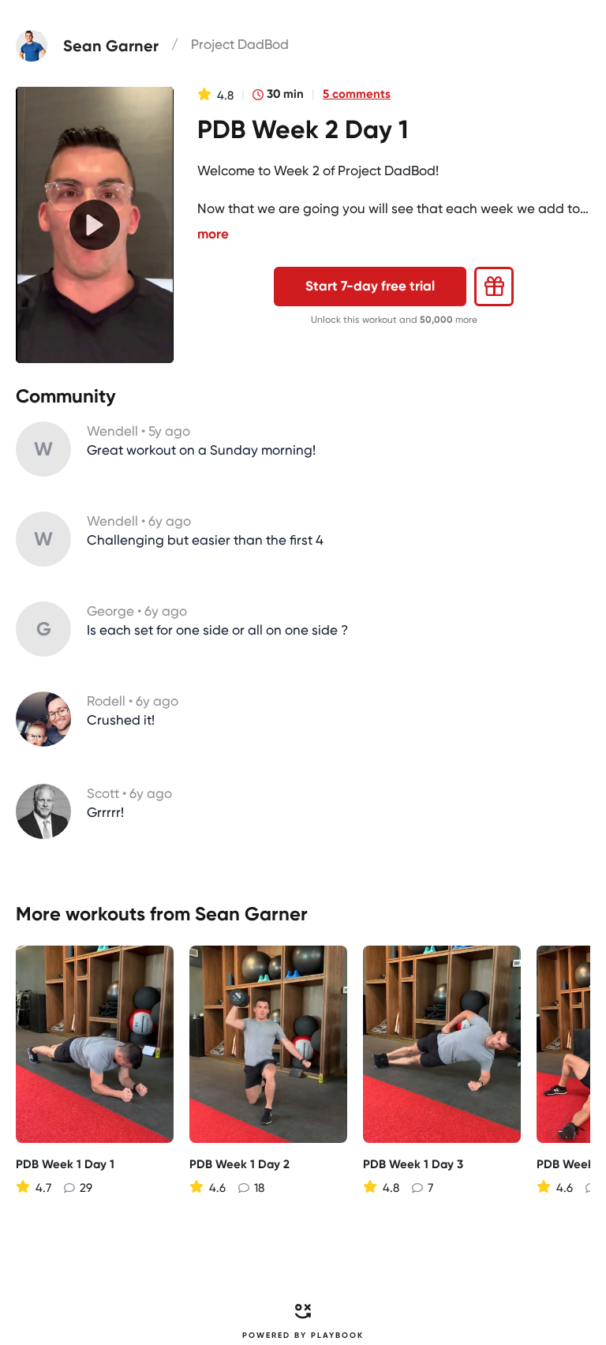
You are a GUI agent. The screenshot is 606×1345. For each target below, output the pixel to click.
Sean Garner (251, 913)
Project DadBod (240, 44)
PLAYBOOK (337, 1335)
